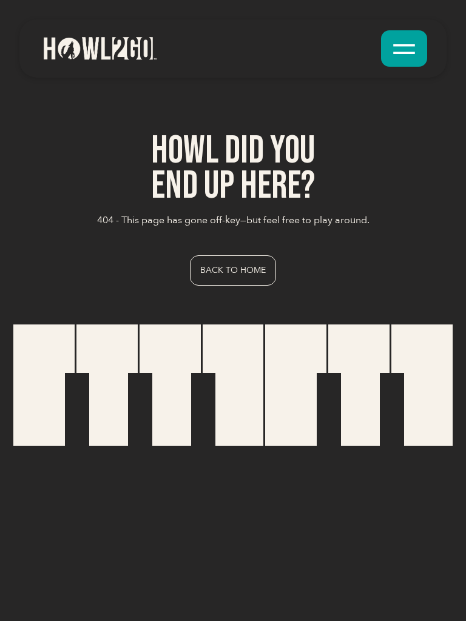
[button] (404, 48)
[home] (99, 48)
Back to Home (233, 270)
